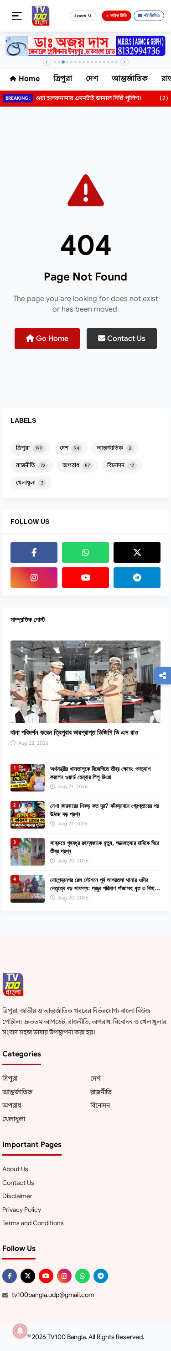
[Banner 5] (71, 62)
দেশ (92, 78)
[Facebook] (33, 552)
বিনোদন (120, 465)
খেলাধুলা (29, 482)
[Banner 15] (112, 62)
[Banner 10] (92, 62)
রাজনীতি (30, 465)
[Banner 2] (59, 62)
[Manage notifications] (20, 1331)
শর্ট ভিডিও (152, 15)
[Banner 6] (75, 62)
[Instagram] (33, 577)
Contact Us (125, 338)
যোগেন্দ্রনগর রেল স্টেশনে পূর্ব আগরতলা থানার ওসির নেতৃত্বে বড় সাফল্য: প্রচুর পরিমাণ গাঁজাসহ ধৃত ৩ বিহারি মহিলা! (104, 888)
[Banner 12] (100, 62)
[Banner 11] (96, 62)
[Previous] (47, 62)
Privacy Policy (21, 1210)
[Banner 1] (55, 62)
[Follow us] (162, 675)
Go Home (51, 338)
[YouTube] (85, 577)
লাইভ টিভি (118, 15)
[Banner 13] (104, 62)
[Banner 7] (79, 62)
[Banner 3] (63, 62)
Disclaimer (17, 1196)
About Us (15, 1169)
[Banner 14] (108, 62)
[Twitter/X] (28, 1276)
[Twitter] (137, 552)
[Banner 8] (84, 62)
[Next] (124, 62)
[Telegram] (137, 577)
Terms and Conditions (33, 1223)
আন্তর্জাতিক (130, 78)
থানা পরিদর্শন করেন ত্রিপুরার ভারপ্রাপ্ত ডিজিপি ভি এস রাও (74, 732)
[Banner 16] (116, 62)
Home (29, 78)
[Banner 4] (67, 62)
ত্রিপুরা (62, 78)
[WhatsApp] (85, 552)
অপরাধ (76, 465)
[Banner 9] (88, 62)
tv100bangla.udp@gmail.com (53, 1295)
